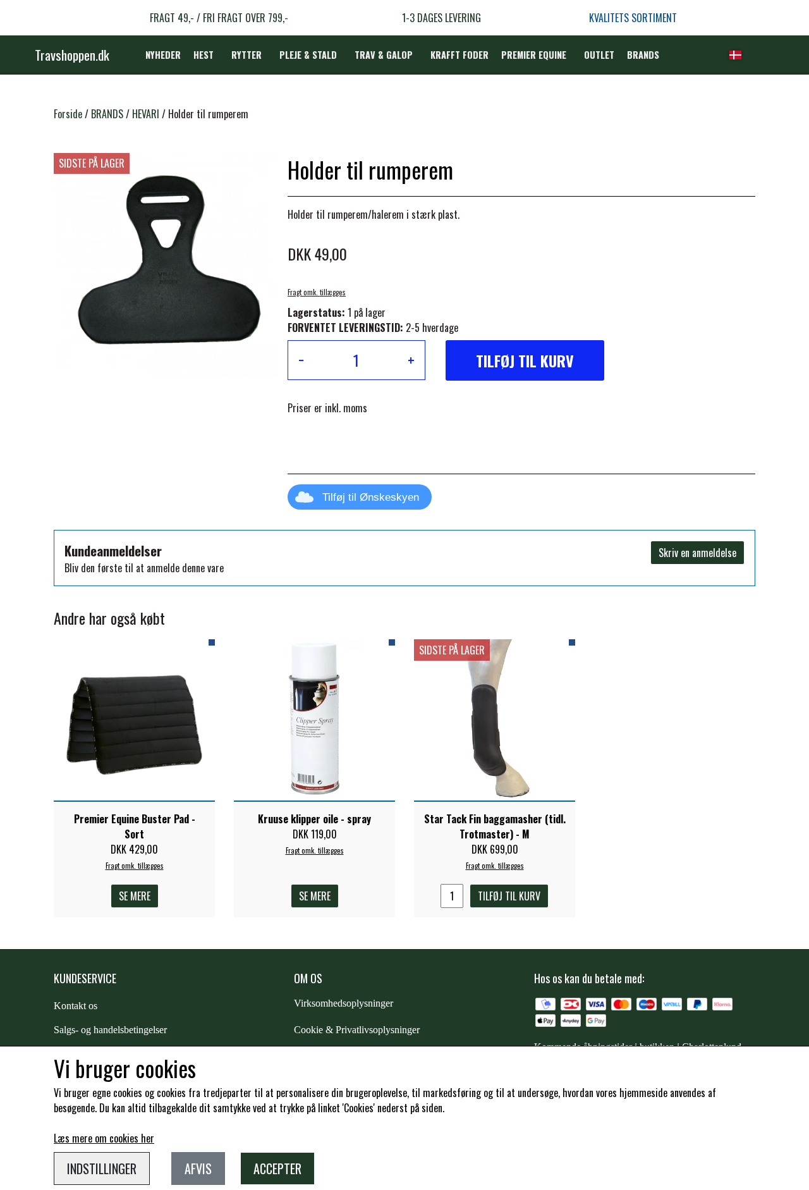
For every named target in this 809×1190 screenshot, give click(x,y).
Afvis (198, 1168)
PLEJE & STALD (308, 54)
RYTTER (246, 54)
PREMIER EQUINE (533, 54)
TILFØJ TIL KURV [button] (525, 360)
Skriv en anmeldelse (697, 552)
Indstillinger (102, 1168)
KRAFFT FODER (459, 54)
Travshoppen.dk (72, 54)
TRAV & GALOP (384, 54)
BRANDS (643, 54)
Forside (68, 113)
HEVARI (145, 113)
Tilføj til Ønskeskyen (370, 497)
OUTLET (599, 54)
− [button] (301, 359)
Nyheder (163, 54)
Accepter (277, 1168)
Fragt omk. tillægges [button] (317, 292)
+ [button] (411, 359)
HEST (203, 54)
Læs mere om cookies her (104, 1138)
